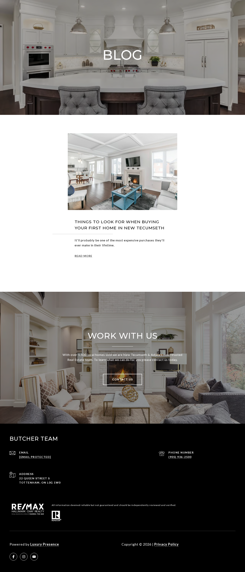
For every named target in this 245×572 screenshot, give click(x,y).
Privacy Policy (166, 544)
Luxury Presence (44, 544)
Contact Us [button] (122, 379)
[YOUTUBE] (34, 557)
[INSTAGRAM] (24, 557)
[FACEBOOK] (13, 557)
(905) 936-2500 (179, 456)
